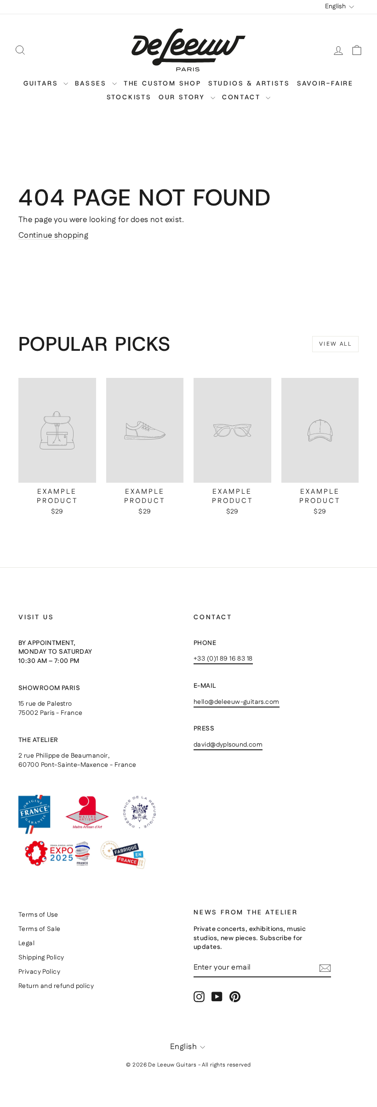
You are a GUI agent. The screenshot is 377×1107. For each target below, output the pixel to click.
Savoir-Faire (325, 83)
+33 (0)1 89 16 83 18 (223, 658)
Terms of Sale (39, 929)
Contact (242, 97)
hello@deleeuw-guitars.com (237, 702)
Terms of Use (38, 914)
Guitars (42, 83)
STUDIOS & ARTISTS (249, 83)
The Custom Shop (162, 83)
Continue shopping (53, 235)
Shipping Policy (41, 957)
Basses (92, 83)
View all (335, 344)
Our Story (183, 97)
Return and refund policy (56, 986)
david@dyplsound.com (228, 744)
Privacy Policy (39, 971)
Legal (26, 943)
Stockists (129, 97)
